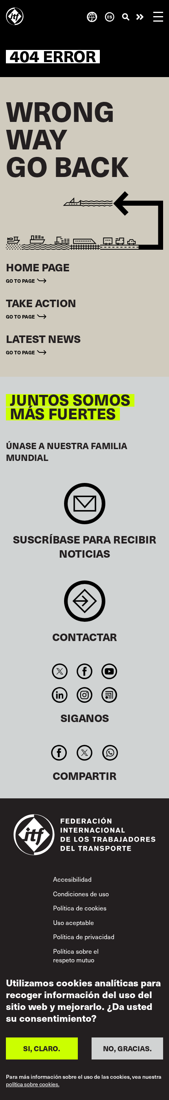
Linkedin (59, 695)
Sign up (84, 507)
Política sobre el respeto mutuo (76, 955)
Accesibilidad (72, 879)
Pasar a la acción (139, 16)
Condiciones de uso (81, 893)
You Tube (109, 671)
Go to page (20, 280)
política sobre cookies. (32, 1084)
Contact (84, 605)
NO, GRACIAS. (127, 1048)
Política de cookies (80, 907)
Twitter (59, 671)
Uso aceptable (73, 922)
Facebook (84, 671)
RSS (109, 695)
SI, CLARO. (41, 1048)
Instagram (84, 695)
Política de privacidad (83, 936)
